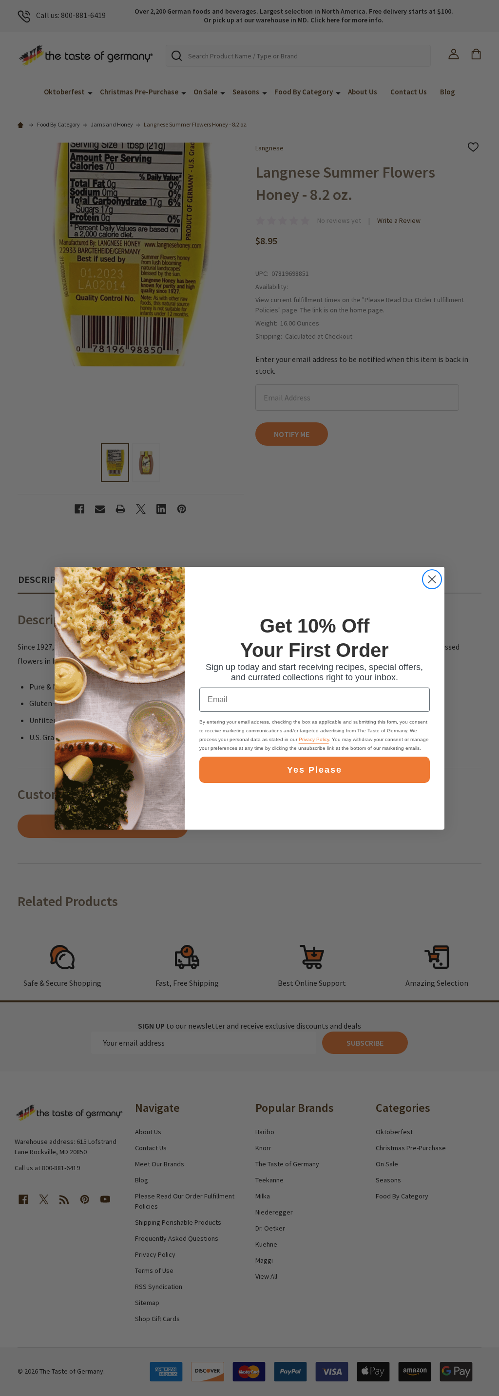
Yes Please (314, 770)
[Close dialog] (432, 579)
